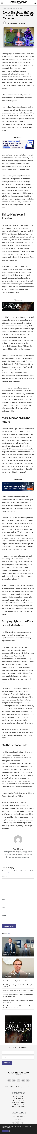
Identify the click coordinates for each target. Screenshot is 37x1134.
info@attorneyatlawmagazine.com (23, 1087)
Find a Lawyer (18, 1119)
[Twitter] (28, 1080)
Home (4, 8)
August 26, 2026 (7, 954)
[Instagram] (14, 1080)
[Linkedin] (9, 1080)
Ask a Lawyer (18, 1121)
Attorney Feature (19, 8)
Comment (5, 877)
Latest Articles (18, 1098)
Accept (5, 1131)
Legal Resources (18, 1104)
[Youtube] (23, 1080)
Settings (9, 1127)
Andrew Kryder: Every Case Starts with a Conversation (18, 990)
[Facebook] (18, 1080)
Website (4, 915)
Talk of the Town (18, 1100)
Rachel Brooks (18, 849)
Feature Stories (10, 8)
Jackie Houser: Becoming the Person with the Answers (18, 981)
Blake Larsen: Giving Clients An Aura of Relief (16, 974)
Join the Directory (18, 1106)
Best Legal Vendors (18, 1102)
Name (4, 899)
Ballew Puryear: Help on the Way (12, 952)
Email (4, 907)
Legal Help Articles (18, 1117)
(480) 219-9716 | (9, 1087)
